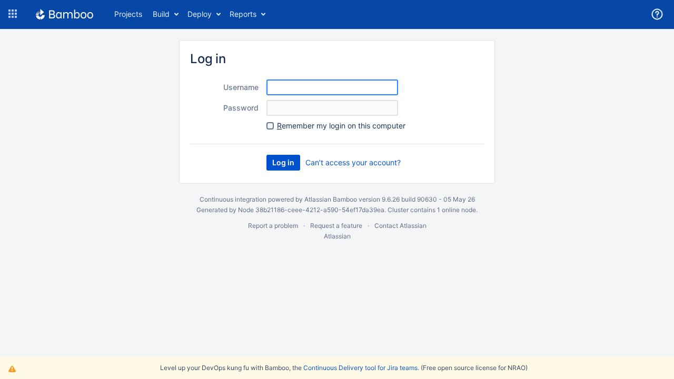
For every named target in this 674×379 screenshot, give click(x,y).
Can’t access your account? (353, 162)
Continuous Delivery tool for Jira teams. (361, 368)
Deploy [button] (199, 13)
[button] (12, 14)
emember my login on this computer (341, 125)
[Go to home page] (64, 14)
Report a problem (273, 226)
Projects (128, 13)
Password (241, 107)
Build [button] (161, 13)
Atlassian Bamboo (330, 199)
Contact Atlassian (400, 226)
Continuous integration (233, 199)
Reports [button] (243, 13)
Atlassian (337, 236)
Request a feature (336, 226)
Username (241, 87)
